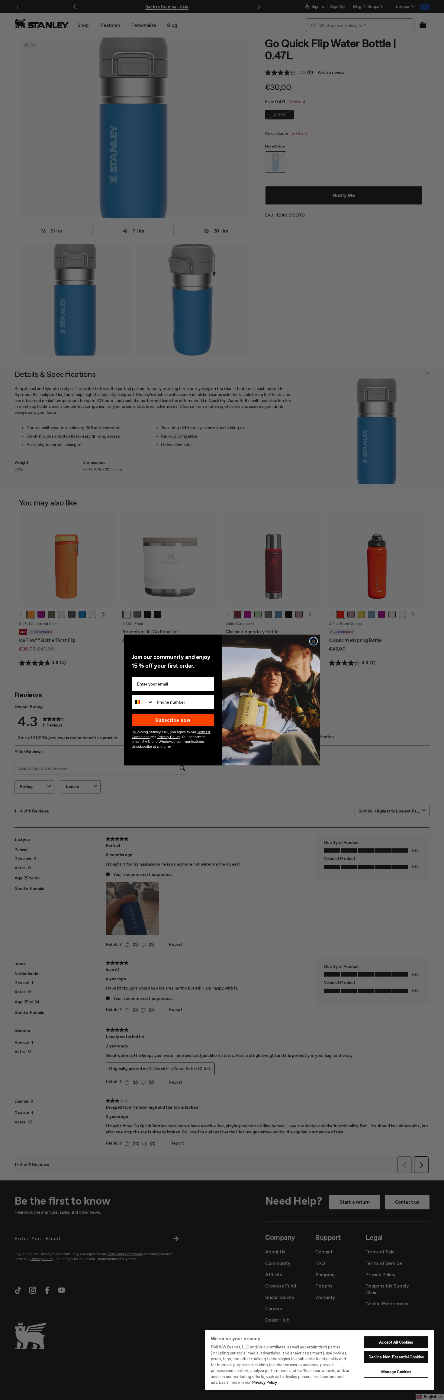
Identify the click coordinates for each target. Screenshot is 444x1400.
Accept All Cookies (396, 1342)
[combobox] (143, 702)
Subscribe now (173, 720)
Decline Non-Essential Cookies (396, 1357)
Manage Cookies (396, 1372)
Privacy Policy (264, 1382)
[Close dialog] (313, 641)
